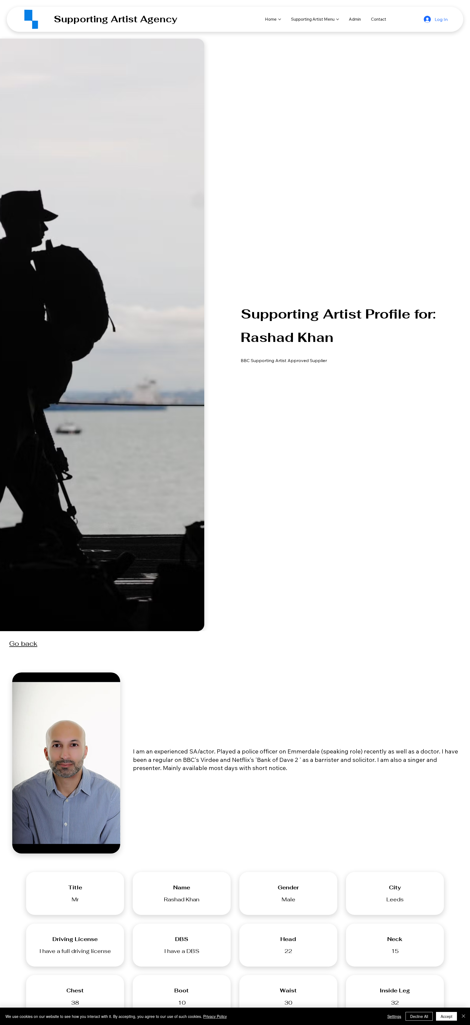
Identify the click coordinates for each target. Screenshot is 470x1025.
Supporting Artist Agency (115, 19)
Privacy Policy (215, 1016)
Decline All (419, 1016)
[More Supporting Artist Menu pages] (337, 19)
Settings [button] (394, 1016)
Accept (446, 1016)
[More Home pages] (279, 19)
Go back (23, 643)
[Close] (463, 1016)
